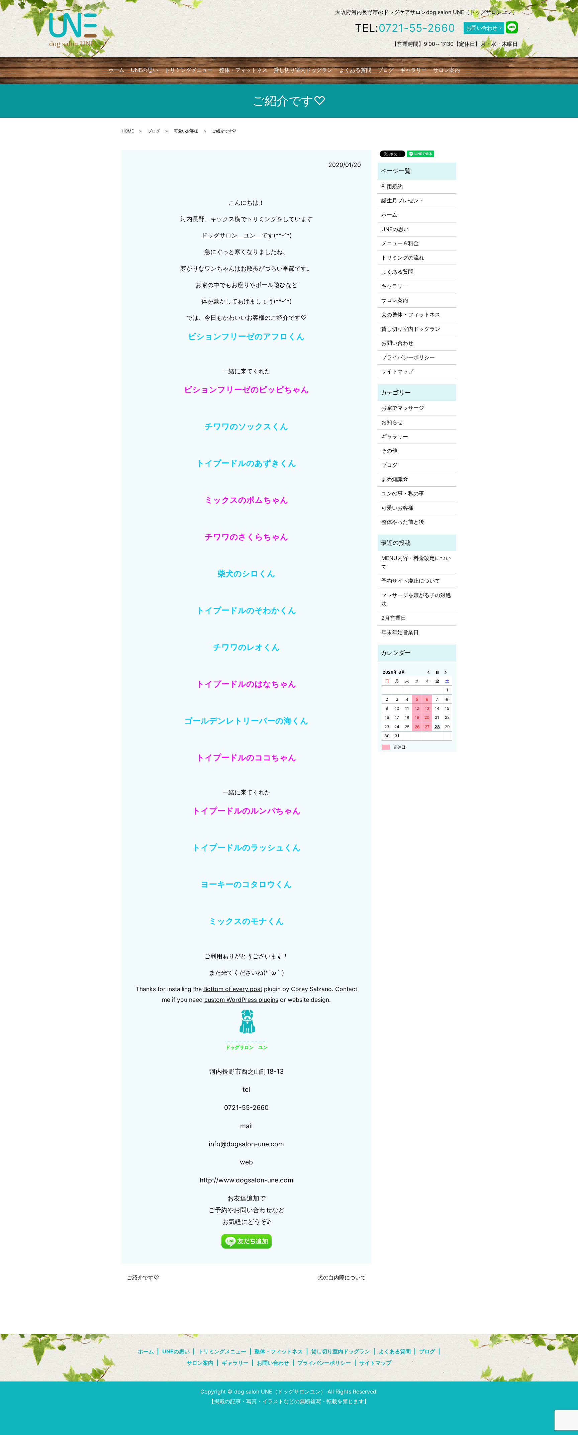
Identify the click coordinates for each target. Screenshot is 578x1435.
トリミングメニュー (189, 70)
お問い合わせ (481, 27)
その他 (389, 450)
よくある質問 (355, 70)
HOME (128, 130)
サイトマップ (397, 371)
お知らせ (392, 422)
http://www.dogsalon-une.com (246, 1180)
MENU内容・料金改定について (416, 562)
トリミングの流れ (402, 257)
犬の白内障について (342, 1277)
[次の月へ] (447, 672)
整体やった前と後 (402, 521)
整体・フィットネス (243, 70)
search (471, 70)
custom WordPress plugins (241, 999)
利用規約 (392, 186)
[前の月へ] (427, 672)
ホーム (116, 70)
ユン (249, 235)
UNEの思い (144, 70)
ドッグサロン (219, 235)
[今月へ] (437, 672)
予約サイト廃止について (410, 580)
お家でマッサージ (402, 407)
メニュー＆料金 (400, 243)
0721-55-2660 (417, 27)
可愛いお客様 (186, 130)
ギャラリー (413, 70)
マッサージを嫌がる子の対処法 (416, 599)
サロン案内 (446, 70)
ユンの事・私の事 (402, 493)
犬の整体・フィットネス (410, 314)
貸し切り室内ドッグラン (303, 70)
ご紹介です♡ (143, 1277)
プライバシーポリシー (408, 357)
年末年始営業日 (400, 632)
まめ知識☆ (394, 479)
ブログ (386, 70)
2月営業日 (393, 617)
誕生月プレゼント (402, 200)
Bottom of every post (232, 988)
